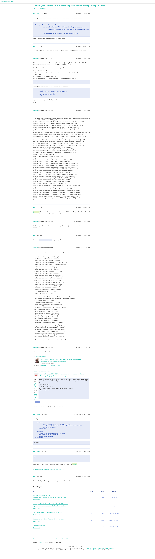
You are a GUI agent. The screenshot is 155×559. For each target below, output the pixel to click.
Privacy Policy (65, 538)
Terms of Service (56, 538)
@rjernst (75, 464)
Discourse (41, 542)
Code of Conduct (110, 548)
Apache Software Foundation (91, 549)
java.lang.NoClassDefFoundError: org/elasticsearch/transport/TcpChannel (69, 5)
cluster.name (59, 72)
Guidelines (47, 538)
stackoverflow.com (41, 356)
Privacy (99, 548)
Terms (94, 548)
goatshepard (44, 365)
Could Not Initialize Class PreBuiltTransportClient (47, 512)
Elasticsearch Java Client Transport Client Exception (48, 519)
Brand (103, 548)
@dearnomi (36, 212)
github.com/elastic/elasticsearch (42, 371)
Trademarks (88, 548)
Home (34, 538)
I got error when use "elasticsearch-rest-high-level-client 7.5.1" (49, 469)
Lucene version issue (39, 525)
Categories (40, 538)
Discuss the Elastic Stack (7, 1)
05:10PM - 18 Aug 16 (54, 365)
